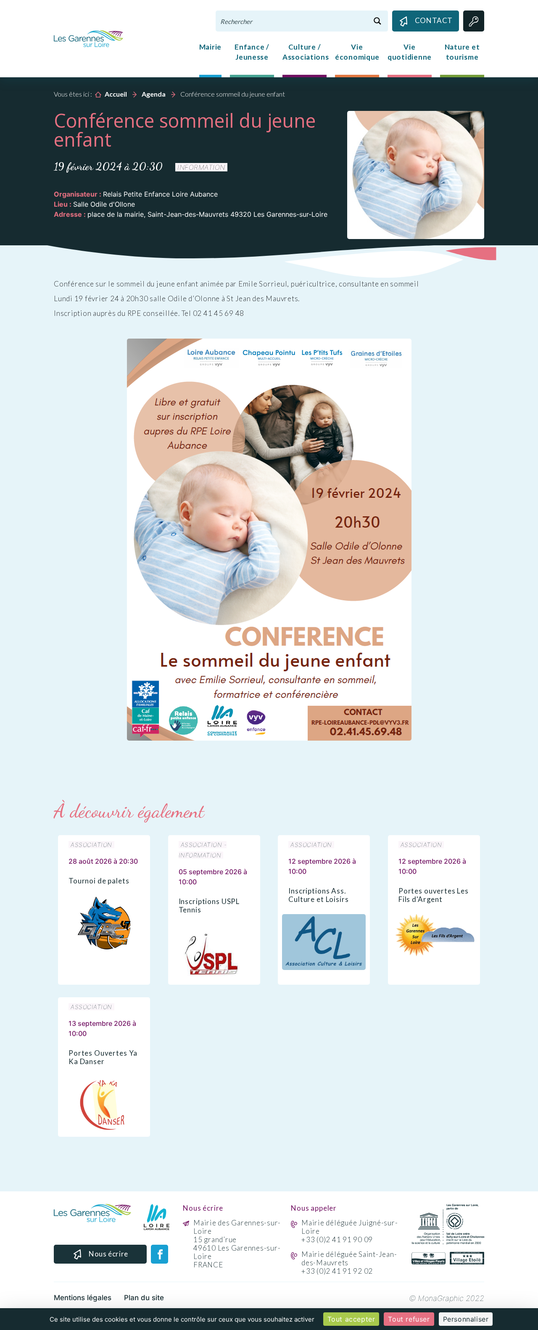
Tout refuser (409, 1319)
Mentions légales (82, 1297)
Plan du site (144, 1297)
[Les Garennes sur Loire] (88, 38)
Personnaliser (466, 1319)
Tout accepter (351, 1319)
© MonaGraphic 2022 (446, 1298)
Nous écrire (108, 1253)
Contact (434, 20)
